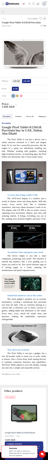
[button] (24, 54)
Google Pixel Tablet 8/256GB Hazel (20, 433)
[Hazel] (17, 95)
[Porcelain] (13, 95)
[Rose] (21, 95)
